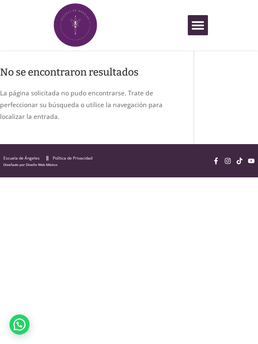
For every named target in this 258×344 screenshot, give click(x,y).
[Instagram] (227, 161)
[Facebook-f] (216, 161)
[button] (198, 25)
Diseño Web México (41, 164)
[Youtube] (251, 161)
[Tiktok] (239, 161)
